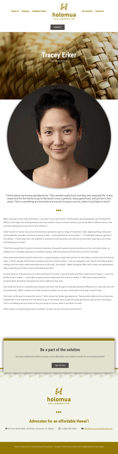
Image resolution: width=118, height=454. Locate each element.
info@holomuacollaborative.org (98, 428)
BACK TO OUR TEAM (59, 70)
